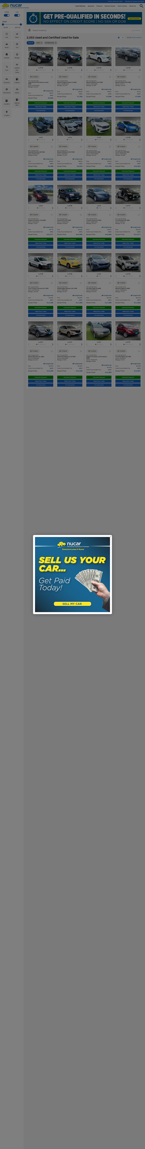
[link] (110, 536)
